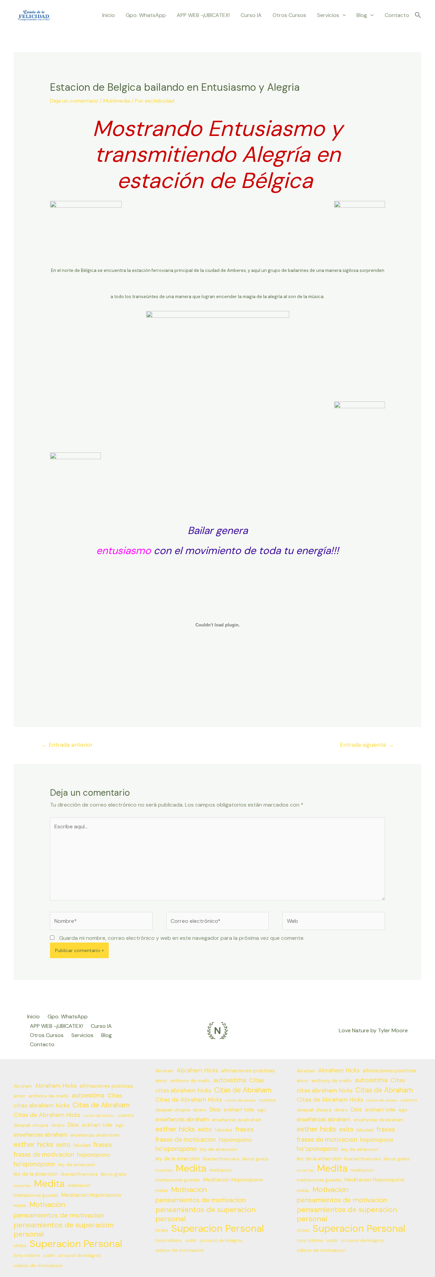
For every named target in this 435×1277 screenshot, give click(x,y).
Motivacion (47, 1204)
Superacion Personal (76, 1243)
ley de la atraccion (36, 1174)
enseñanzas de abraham (95, 1135)
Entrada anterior (67, 744)
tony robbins (27, 1255)
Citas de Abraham (101, 1105)
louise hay (22, 1185)
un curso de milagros (79, 1255)
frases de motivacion (44, 1155)
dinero (58, 1125)
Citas (114, 1095)
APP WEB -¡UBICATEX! (203, 15)
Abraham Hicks (55, 1085)
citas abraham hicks (41, 1105)
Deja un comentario (74, 100)
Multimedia (116, 100)
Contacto (397, 15)
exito (63, 1145)
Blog (361, 15)
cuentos (125, 1115)
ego (120, 1125)
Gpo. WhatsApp (146, 15)
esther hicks (33, 1144)
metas (20, 1205)
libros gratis (114, 1174)
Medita (49, 1183)
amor (19, 1096)
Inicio (108, 15)
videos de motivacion (38, 1265)
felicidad (81, 1145)
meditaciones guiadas (36, 1195)
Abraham (23, 1086)
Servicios (328, 15)
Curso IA (251, 15)
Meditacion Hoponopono (91, 1195)
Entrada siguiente (367, 744)
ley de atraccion (76, 1164)
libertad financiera (79, 1174)
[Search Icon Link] (418, 15)
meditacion (79, 1185)
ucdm (49, 1255)
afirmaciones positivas (106, 1086)
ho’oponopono (34, 1164)
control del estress (98, 1115)
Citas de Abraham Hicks (47, 1115)
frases (102, 1144)
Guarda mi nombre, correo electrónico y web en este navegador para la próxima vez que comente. (181, 938)
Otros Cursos (289, 15)
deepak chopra (31, 1125)
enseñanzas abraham (40, 1134)
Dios (73, 1124)
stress (20, 1245)
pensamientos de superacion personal (64, 1229)
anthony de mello (49, 1096)
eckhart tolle (97, 1125)
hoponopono (93, 1154)
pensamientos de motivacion (59, 1215)
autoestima (88, 1095)
